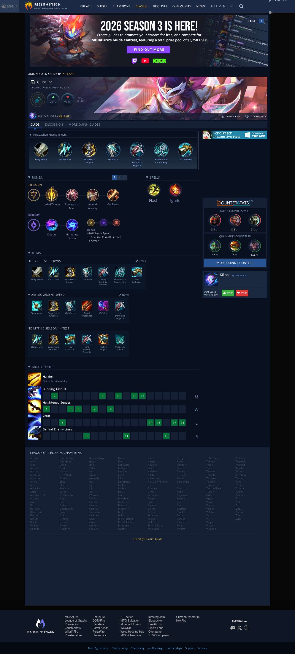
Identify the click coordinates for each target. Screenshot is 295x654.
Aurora (34, 498)
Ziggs (238, 508)
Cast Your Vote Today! (211, 293)
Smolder (182, 512)
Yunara (239, 488)
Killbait (69, 74)
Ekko (62, 481)
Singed (181, 498)
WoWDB (126, 628)
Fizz (62, 502)
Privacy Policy (119, 648)
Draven (64, 478)
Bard (33, 505)
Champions (121, 6)
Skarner (181, 508)
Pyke (150, 502)
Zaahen (239, 495)
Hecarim (65, 529)
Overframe (155, 631)
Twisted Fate (213, 488)
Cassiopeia (66, 458)
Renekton (153, 529)
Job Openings (155, 648)
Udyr (209, 495)
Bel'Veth (35, 508)
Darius (64, 468)
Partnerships (174, 648)
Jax (90, 481)
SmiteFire (99, 617)
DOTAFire (99, 620)
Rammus (153, 515)
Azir (32, 502)
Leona (121, 475)
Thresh (210, 475)
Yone (238, 481)
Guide (35, 124)
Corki (63, 465)
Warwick (240, 461)
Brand (34, 515)
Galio (63, 505)
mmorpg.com (156, 617)
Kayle (92, 519)
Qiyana (152, 505)
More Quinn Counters (235, 263)
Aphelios (35, 488)
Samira (181, 471)
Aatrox (34, 458)
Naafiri (122, 529)
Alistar (34, 471)
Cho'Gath (65, 461)
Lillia (121, 478)
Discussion (54, 124)
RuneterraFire (73, 635)
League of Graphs (76, 620)
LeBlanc (123, 468)
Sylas (180, 525)
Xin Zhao (240, 475)
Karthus (93, 508)
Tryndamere (213, 485)
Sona (180, 515)
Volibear (240, 458)
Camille (34, 529)
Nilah (151, 475)
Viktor (209, 525)
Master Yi (124, 508)
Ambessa (35, 475)
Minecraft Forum (131, 624)
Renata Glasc (155, 525)
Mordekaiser (125, 522)
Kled (120, 461)
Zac (237, 498)
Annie (33, 485)
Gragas (64, 519)
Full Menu (219, 6)
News (200, 6)
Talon (209, 465)
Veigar (210, 508)
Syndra (181, 529)
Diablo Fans (155, 628)
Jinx (91, 492)
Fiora (63, 498)
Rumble (181, 465)
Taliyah (210, 461)
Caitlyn (34, 525)
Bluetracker (155, 620)
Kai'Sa (92, 498)
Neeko (151, 468)
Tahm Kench (213, 458)
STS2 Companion (159, 635)
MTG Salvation (130, 620)
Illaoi (92, 465)
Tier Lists (159, 6)
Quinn (151, 508)
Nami (151, 458)
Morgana (123, 525)
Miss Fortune (126, 519)
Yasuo (239, 478)
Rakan (151, 512)
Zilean (239, 512)
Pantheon (153, 495)
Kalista (93, 502)
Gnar (63, 515)
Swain (180, 522)
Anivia (34, 481)
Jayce (92, 485)
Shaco (180, 488)
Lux (120, 495)
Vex (208, 515)
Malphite (123, 498)
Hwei (92, 461)
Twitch (210, 492)
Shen (180, 492)
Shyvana (182, 495)
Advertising (137, 648)
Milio (121, 515)
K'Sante (93, 495)
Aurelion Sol (37, 495)
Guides (102, 6)
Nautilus (152, 465)
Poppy (151, 498)
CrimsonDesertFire (188, 617)
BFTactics (127, 617)
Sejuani (181, 475)
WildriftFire (71, 631)
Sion (179, 502)
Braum (34, 519)
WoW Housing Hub (132, 631)
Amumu (35, 478)
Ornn (151, 492)
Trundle (211, 481)
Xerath (239, 471)
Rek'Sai (152, 519)
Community (181, 6)
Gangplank (66, 508)
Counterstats (73, 628)
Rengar (181, 458)
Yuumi (239, 492)
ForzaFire (99, 631)
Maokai (122, 505)
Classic (141, 6)
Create (85, 6)
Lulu (120, 492)
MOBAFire (71, 617)
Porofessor (71, 624)
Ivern (92, 471)
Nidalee (152, 471)
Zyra (238, 519)
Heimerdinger (97, 458)
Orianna (152, 488)
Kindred (122, 458)
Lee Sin (122, 471)
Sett (179, 485)
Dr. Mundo (66, 475)
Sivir (179, 505)
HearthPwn (155, 624)
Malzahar (124, 502)
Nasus (151, 461)
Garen (63, 512)
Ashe (33, 492)
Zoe (237, 515)
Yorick (239, 485)
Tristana (211, 478)
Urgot (209, 498)
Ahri (32, 461)
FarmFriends (100, 628)
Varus (209, 502)
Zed (237, 502)
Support (190, 648)
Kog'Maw (123, 465)
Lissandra (124, 481)
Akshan (34, 468)
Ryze (179, 468)
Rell (150, 522)
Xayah (239, 468)
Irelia (92, 468)
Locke (121, 485)
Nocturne (153, 478)
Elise (62, 485)
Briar (33, 522)
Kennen (93, 525)
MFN (10, 6)
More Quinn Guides (84, 124)
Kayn (92, 522)
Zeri (237, 505)
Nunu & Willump (157, 481)
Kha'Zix (93, 529)
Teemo (210, 471)
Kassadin (94, 512)
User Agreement (98, 648)
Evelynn (64, 488)
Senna (180, 478)
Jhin (91, 488)
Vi (207, 519)
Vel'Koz (210, 512)
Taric (209, 468)
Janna (92, 475)
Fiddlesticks (66, 495)
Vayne (210, 505)
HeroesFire (99, 635)
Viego (209, 522)
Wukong (240, 465)
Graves (64, 522)
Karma (93, 505)
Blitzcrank (36, 512)
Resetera (98, 624)
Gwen (63, 525)
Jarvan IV (94, 478)
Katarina (94, 515)
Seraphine (183, 481)
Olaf (150, 485)
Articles (202, 648)
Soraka (181, 519)
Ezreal (63, 492)
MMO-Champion (131, 635)
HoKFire (181, 620)
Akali (33, 465)
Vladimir (211, 529)
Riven (180, 461)
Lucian (122, 488)
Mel (120, 512)
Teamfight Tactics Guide (147, 539)
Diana (63, 471)
